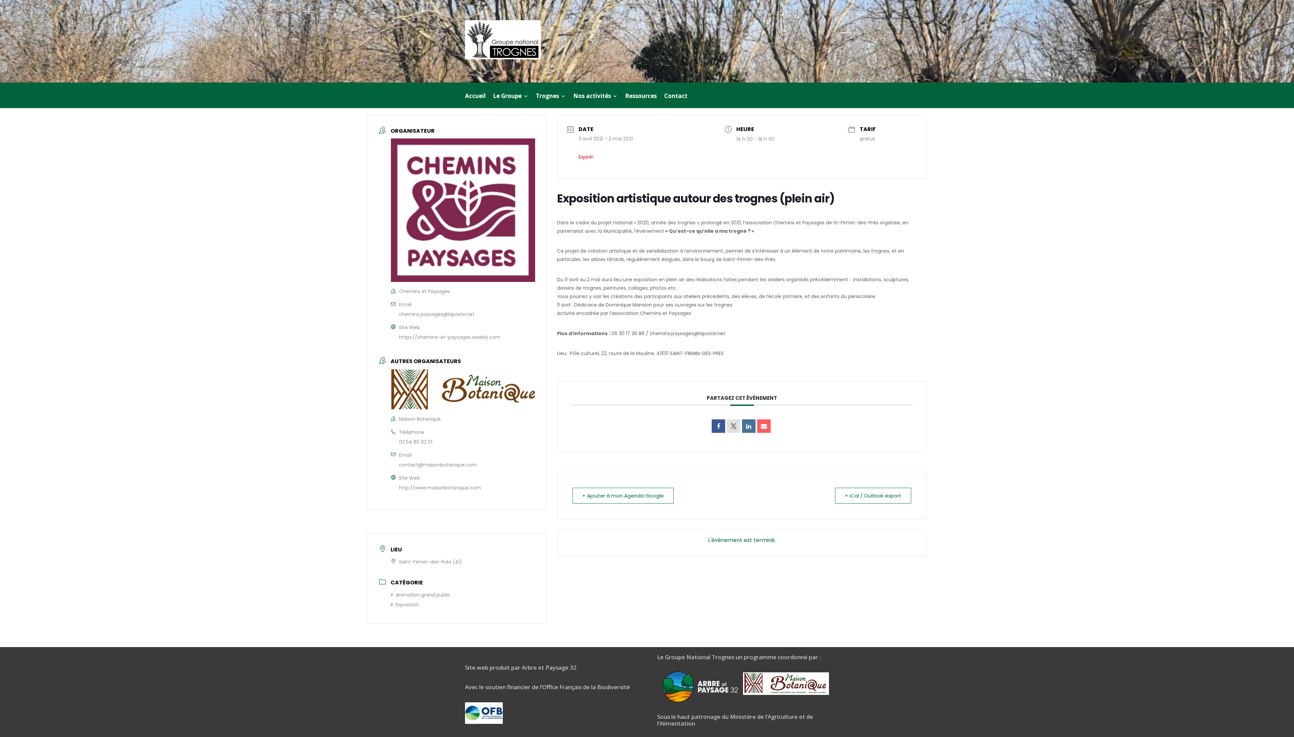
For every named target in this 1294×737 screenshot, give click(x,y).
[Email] (764, 426)
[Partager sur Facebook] (718, 426)
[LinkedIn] (749, 426)
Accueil (475, 97)
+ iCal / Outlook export (873, 495)
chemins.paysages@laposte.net (436, 314)
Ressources (641, 97)
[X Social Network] (733, 426)
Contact (675, 97)
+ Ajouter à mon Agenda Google (623, 495)
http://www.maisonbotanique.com (440, 487)
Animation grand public (423, 594)
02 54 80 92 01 (415, 442)
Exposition (407, 604)
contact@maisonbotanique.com (438, 464)
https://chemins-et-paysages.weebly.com (449, 337)
